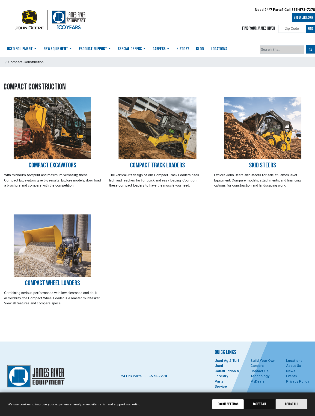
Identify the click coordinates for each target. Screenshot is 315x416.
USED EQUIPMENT (20, 49)
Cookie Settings (228, 404)
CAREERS (159, 49)
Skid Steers (262, 165)
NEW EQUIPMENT (56, 49)
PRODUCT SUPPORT (93, 49)
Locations (294, 361)
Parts (219, 381)
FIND (310, 29)
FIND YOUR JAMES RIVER (258, 28)
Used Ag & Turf (227, 361)
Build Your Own (262, 361)
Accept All (260, 404)
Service (221, 386)
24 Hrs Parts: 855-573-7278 (144, 376)
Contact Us (259, 371)
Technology (259, 376)
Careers (257, 366)
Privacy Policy (297, 381)
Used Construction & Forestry (227, 371)
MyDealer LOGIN (303, 17)
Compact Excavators (52, 165)
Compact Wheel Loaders (52, 283)
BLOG (200, 49)
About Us (293, 366)
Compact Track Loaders (157, 165)
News (290, 371)
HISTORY (182, 49)
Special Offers (130, 49)
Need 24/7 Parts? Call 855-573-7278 (285, 10)
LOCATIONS (219, 49)
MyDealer (258, 381)
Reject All (291, 404)
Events (291, 376)
